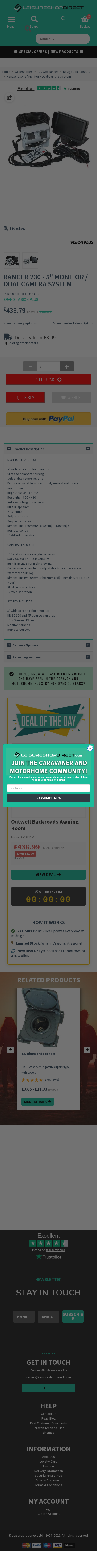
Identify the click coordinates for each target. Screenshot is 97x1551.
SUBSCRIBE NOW (48, 797)
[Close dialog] (90, 748)
